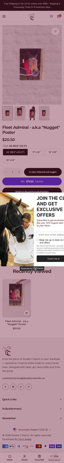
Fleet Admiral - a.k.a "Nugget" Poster (16, 323)
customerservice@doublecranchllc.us (23, 378)
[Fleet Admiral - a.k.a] (16, 298)
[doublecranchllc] (32, 16)
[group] (32, 65)
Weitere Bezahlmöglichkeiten (32, 191)
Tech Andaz (24, 439)
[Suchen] (51, 16)
